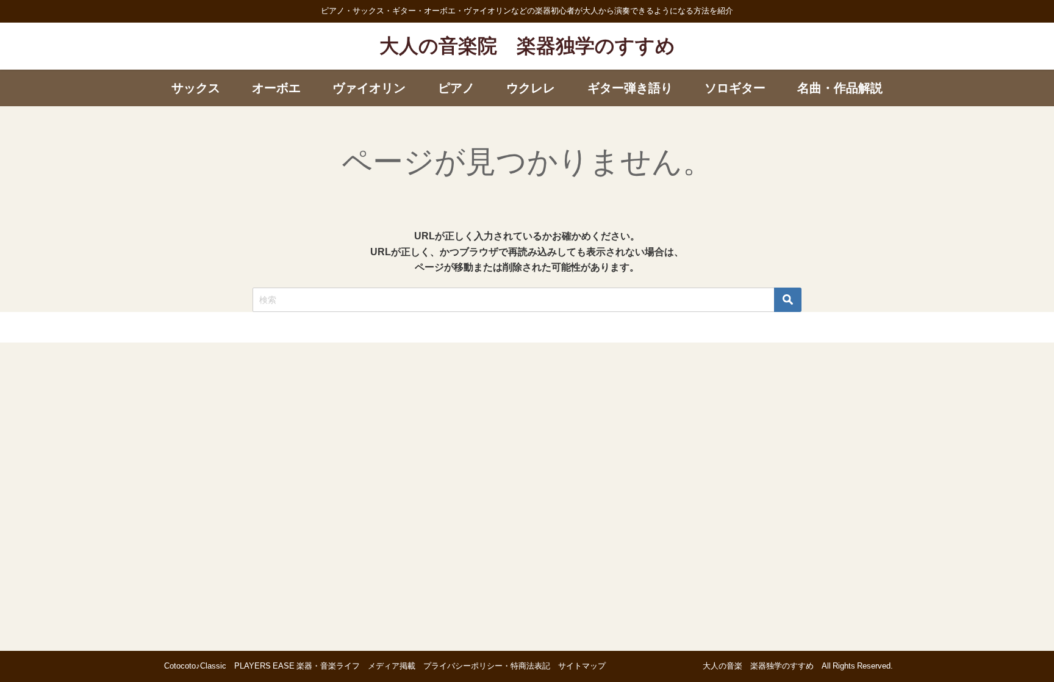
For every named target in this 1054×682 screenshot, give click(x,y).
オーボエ (276, 88)
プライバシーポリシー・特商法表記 (486, 666)
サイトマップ (582, 666)
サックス (195, 88)
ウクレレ (530, 88)
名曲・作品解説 (840, 88)
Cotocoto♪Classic (195, 666)
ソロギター (734, 88)
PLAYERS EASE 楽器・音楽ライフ (297, 666)
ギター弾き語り (630, 88)
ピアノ (456, 88)
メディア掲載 (391, 666)
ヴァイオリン (369, 88)
